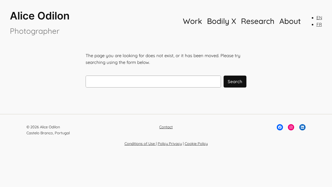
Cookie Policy (196, 143)
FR (319, 24)
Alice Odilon (40, 15)
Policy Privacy (170, 143)
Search (235, 81)
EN (319, 17)
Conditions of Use (140, 143)
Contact (166, 127)
